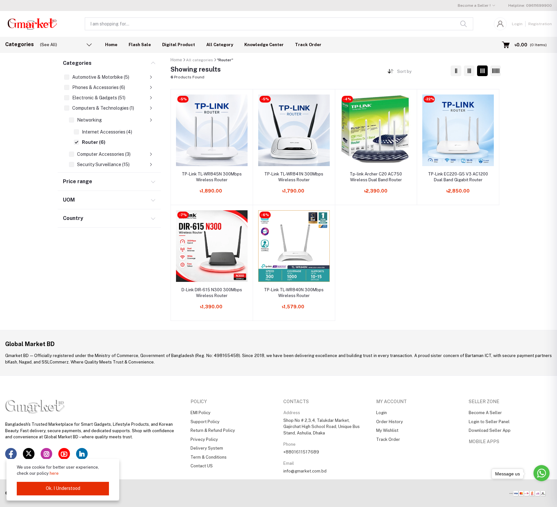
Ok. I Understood (63, 488)
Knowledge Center (264, 44)
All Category (219, 44)
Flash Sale (140, 44)
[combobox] (421, 72)
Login (517, 24)
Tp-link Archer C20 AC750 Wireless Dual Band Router (376, 177)
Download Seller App (490, 430)
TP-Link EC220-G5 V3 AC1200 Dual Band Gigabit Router (458, 177)
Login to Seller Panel (489, 421)
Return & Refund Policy (213, 430)
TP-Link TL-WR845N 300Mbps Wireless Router (212, 177)
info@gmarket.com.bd (305, 471)
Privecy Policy (204, 439)
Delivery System (207, 448)
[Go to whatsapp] (541, 473)
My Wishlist (387, 430)
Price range (77, 181)
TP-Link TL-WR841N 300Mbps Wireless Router (293, 177)
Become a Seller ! (474, 5)
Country (73, 218)
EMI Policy (200, 412)
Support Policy (205, 421)
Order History (389, 421)
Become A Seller (485, 412)
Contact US (202, 465)
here (54, 473)
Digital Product (178, 44)
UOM (69, 200)
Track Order (308, 44)
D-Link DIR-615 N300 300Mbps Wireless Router (211, 292)
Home (111, 44)
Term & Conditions (209, 457)
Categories (77, 63)
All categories (199, 60)
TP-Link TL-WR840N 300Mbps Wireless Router (294, 292)
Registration (540, 24)
